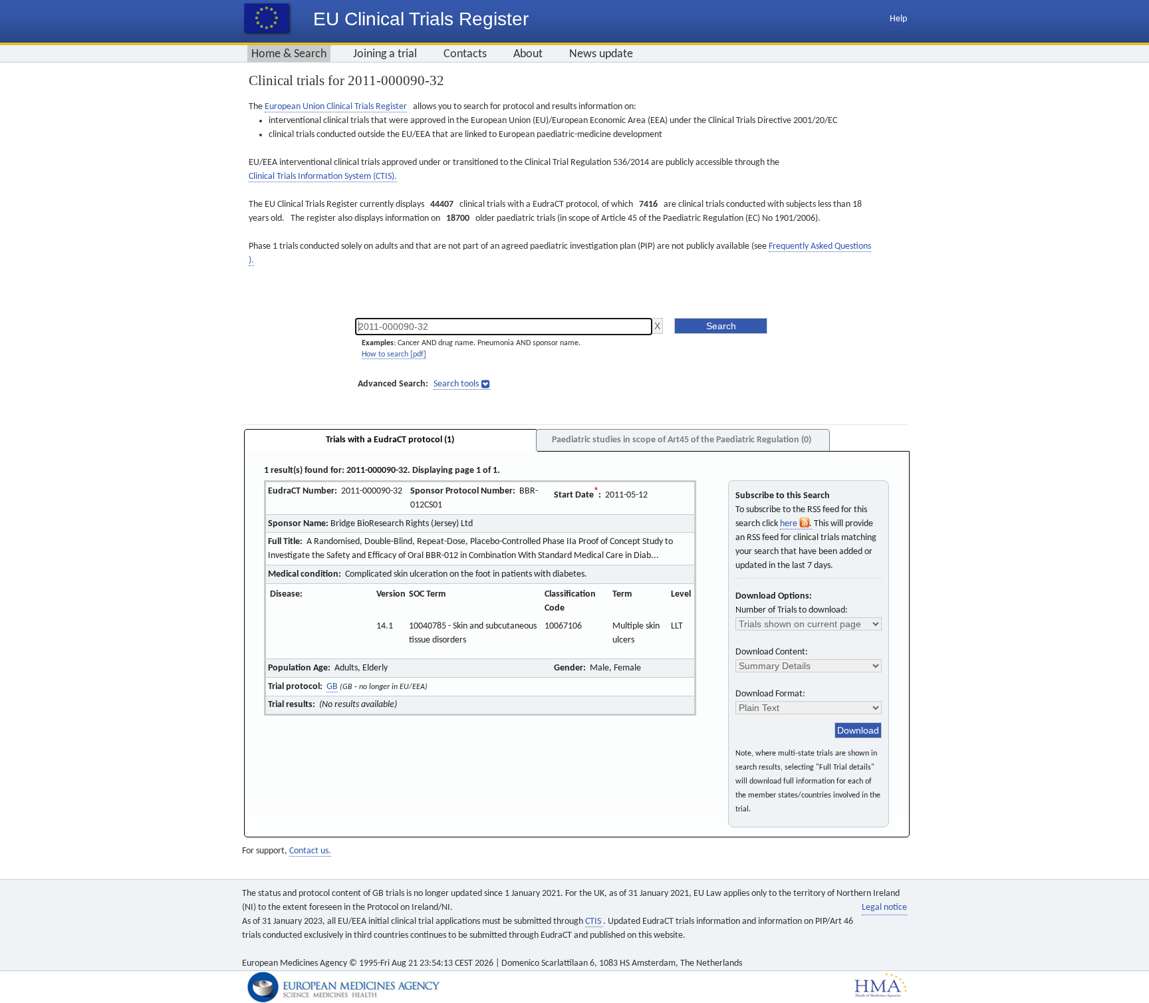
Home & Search (288, 54)
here (789, 524)
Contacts (465, 54)
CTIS (594, 922)
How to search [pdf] (394, 354)
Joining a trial (385, 54)
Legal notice (884, 908)
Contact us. (310, 851)
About (528, 54)
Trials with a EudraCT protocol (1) (390, 440)
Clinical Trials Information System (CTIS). (323, 177)
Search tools (456, 384)
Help (898, 19)
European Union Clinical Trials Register (336, 107)
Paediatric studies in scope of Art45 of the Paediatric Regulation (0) (681, 440)
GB (332, 687)
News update (601, 54)
